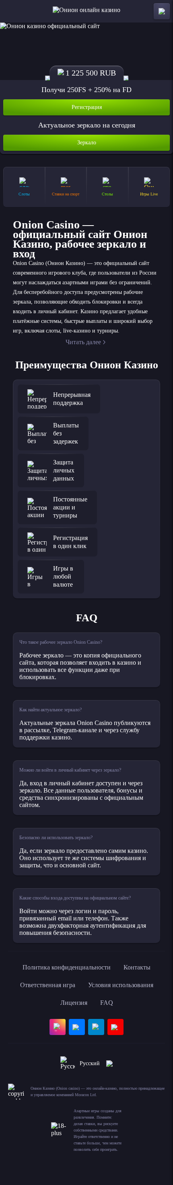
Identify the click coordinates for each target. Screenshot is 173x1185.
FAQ (106, 1002)
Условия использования (120, 985)
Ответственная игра (47, 985)
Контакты (137, 967)
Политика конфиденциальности (67, 967)
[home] (86, 11)
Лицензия (73, 1002)
